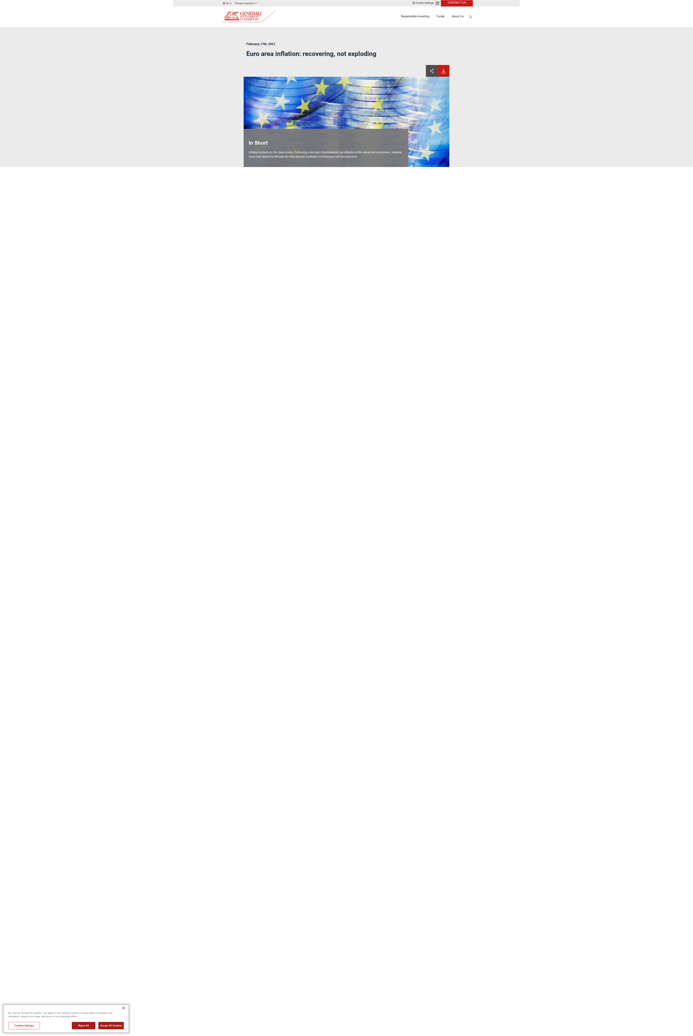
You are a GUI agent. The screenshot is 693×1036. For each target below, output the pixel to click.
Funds (440, 16)
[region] (66, 1018)
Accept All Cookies (111, 1025)
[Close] (123, 1008)
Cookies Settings (24, 1025)
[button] (423, 3)
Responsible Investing (415, 16)
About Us (458, 16)
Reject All (83, 1025)
